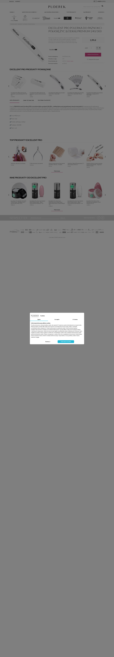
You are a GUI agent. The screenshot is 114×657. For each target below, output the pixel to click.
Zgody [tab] (38, 319)
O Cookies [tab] (75, 319)
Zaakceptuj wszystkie (66, 341)
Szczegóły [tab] (57, 319)
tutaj (38, 337)
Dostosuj (47, 341)
